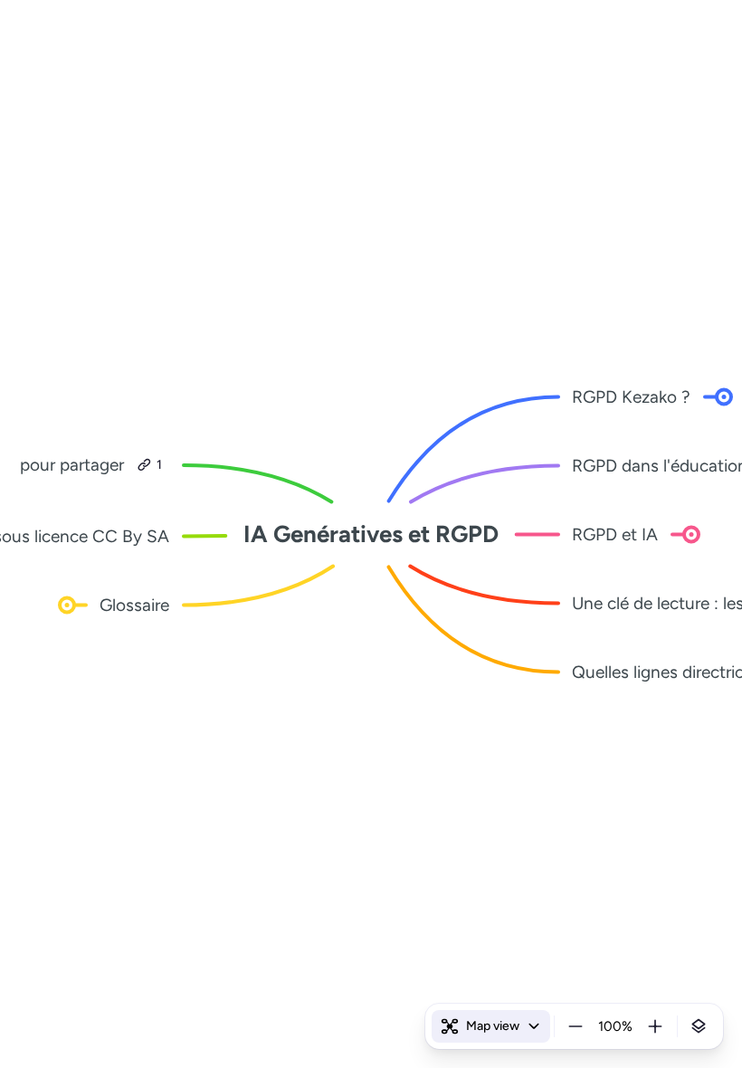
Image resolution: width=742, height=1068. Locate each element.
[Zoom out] (575, 1026)
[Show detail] (698, 1026)
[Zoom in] (655, 1026)
